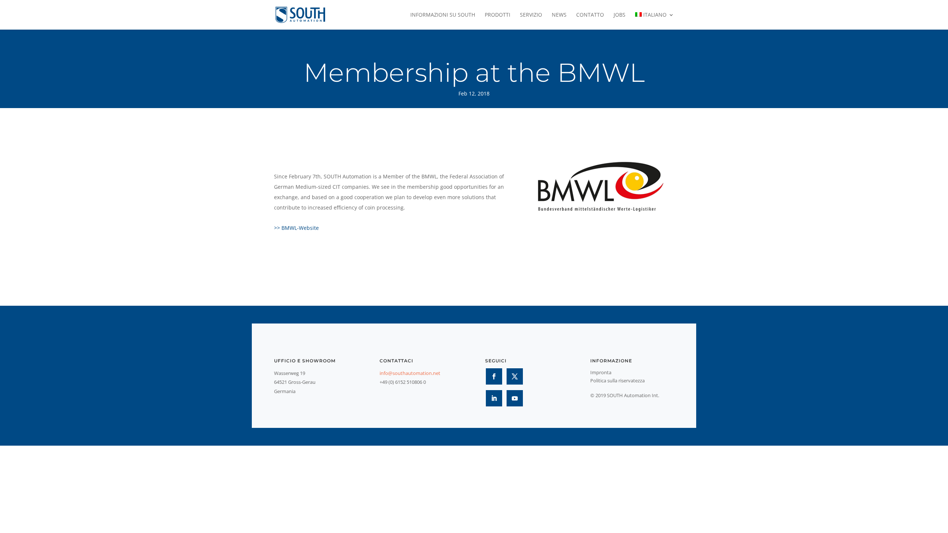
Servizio (531, 15)
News (559, 15)
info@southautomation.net (410, 373)
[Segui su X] (515, 376)
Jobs (619, 15)
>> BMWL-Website (296, 227)
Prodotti (497, 15)
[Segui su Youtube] (515, 398)
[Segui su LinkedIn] (494, 398)
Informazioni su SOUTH (442, 15)
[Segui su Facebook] (494, 376)
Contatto (590, 15)
